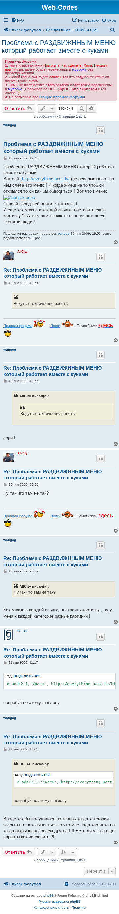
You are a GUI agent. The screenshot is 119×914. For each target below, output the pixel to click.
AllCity (22, 251)
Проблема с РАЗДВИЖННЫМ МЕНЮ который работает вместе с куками (59, 46)
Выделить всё (27, 676)
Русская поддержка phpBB (60, 901)
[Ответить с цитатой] (100, 130)
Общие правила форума (61, 97)
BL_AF (22, 631)
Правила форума (17, 326)
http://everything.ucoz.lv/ (46, 178)
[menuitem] (17, 20)
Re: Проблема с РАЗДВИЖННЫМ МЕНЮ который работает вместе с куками (52, 273)
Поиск (55, 326)
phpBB (48, 895)
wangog (9, 125)
